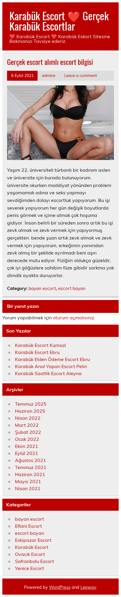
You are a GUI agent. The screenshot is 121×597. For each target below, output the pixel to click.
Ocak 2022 (27, 439)
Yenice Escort (29, 568)
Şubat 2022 (28, 432)
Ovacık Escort (30, 554)
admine (48, 75)
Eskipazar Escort (33, 540)
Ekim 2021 (26, 446)
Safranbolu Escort (34, 561)
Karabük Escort (31, 547)
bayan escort (42, 288)
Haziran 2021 (30, 474)
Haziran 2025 (30, 411)
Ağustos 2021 (30, 460)
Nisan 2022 (28, 418)
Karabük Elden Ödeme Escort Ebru (52, 359)
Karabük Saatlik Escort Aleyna (48, 373)
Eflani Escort (28, 526)
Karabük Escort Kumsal (40, 345)
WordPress (59, 587)
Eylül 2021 (26, 453)
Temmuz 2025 (30, 404)
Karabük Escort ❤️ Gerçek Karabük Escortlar (59, 20)
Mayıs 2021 (28, 481)
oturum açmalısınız (73, 318)
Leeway (88, 587)
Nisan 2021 (28, 488)
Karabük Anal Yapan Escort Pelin (51, 366)
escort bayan (71, 288)
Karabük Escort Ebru (37, 352)
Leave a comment (80, 75)
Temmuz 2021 (30, 467)
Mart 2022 (27, 425)
